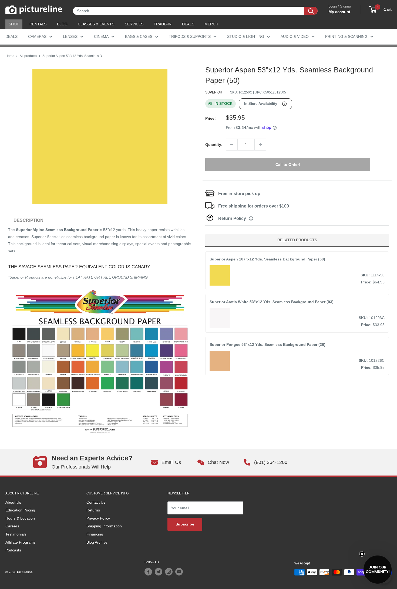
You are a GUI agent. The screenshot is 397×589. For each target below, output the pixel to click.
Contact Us (95, 502)
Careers (12, 526)
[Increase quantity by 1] (260, 144)
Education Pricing (20, 510)
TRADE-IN (162, 24)
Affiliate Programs (20, 542)
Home (9, 56)
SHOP (14, 24)
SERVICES (134, 24)
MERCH (211, 24)
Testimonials (15, 534)
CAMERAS (37, 36)
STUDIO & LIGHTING (245, 36)
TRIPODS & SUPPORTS (190, 36)
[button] (378, 569)
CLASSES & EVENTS (96, 24)
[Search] (311, 11)
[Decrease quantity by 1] (231, 144)
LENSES (70, 36)
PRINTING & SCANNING (346, 36)
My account (339, 11)
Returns (93, 510)
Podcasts (13, 550)
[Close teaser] (362, 554)
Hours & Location (20, 518)
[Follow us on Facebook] (148, 571)
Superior (213, 92)
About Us (13, 502)
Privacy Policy (98, 518)
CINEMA (101, 36)
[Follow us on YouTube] (179, 571)
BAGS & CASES (138, 36)
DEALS (188, 24)
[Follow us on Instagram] (169, 571)
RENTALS (37, 24)
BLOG (62, 24)
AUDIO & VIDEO (295, 36)
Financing (94, 534)
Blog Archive (96, 542)
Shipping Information (104, 526)
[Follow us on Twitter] (158, 571)
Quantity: (214, 144)
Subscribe (185, 524)
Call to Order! (287, 164)
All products (28, 56)
